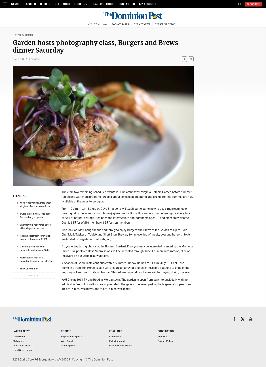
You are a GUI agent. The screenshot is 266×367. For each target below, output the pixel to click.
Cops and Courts (22, 345)
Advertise (163, 336)
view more (33, 275)
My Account (147, 4)
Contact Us (127, 4)
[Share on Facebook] (184, 59)
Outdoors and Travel (120, 345)
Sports (45, 4)
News (14, 4)
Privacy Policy (165, 341)
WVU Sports (67, 341)
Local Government (23, 350)
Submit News (142, 24)
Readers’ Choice (103, 4)
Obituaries (62, 4)
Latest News (21, 331)
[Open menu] (5, 4)
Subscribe (253, 4)
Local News (19, 336)
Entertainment (24, 35)
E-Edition (80, 4)
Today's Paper (120, 24)
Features (29, 4)
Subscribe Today (165, 24)
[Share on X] (191, 59)
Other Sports (68, 345)
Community (115, 336)
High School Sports (71, 336)
